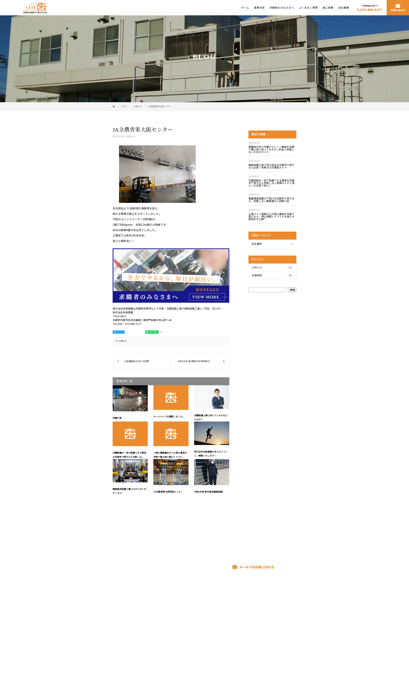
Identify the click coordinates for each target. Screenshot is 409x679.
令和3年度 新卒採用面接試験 (208, 492)
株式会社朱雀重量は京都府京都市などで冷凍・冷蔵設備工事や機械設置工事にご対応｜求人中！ (160, 661)
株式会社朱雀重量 (125, 604)
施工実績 (328, 7)
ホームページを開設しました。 (169, 416)
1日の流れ (192, 619)
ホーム (245, 7)
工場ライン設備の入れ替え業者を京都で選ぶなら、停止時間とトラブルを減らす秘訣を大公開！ (271, 216)
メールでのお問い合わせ (256, 567)
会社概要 (343, 7)
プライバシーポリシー (283, 662)
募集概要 (229, 619)
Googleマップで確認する (129, 641)
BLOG (265, 619)
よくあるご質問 (308, 7)
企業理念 (266, 614)
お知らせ (130, 136)
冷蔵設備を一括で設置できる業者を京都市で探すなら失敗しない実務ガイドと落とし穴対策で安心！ (271, 182)
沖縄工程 (117, 418)
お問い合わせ (398, 10)
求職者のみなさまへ (282, 7)
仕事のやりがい (233, 604)
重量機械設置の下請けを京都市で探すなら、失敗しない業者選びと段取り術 (271, 199)
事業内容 (259, 7)
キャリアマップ (233, 609)
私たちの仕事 (194, 614)
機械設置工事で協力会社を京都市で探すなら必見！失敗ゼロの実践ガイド (271, 166)
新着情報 (271, 275)
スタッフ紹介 (232, 614)
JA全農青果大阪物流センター (168, 492)
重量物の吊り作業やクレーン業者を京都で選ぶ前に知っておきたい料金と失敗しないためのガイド (271, 149)
